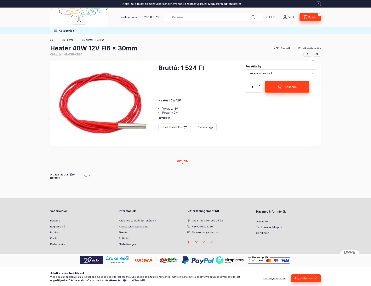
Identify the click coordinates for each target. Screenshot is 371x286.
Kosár (53, 238)
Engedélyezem (304, 278)
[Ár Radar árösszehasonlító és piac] (168, 259)
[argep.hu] (91, 259)
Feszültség (253, 66)
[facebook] (307, 54)
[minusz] (259, 89)
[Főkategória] (51, 40)
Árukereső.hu (117, 262)
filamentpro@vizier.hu (205, 232)
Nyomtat (203, 127)
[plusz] (259, 84)
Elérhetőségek (127, 244)
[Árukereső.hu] (117, 258)
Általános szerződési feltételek (137, 220)
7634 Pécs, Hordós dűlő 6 (207, 220)
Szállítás (124, 238)
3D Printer (67, 39)
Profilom (55, 232)
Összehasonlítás (172, 127)
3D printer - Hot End (93, 39)
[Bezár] (318, 4)
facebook (188, 242)
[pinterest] (317, 54)
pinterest (196, 242)
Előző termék (283, 48)
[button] (64, 30)
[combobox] (213, 17)
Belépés (55, 220)
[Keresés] (253, 17)
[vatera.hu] (143, 259)
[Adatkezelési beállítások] (212, 242)
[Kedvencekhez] (313, 60)
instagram (204, 242)
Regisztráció (57, 226)
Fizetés (123, 232)
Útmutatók (262, 221)
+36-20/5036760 (149, 17)
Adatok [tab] (182, 160)
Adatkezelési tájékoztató (133, 226)
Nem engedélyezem (274, 278)
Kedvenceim (57, 244)
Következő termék (308, 48)
